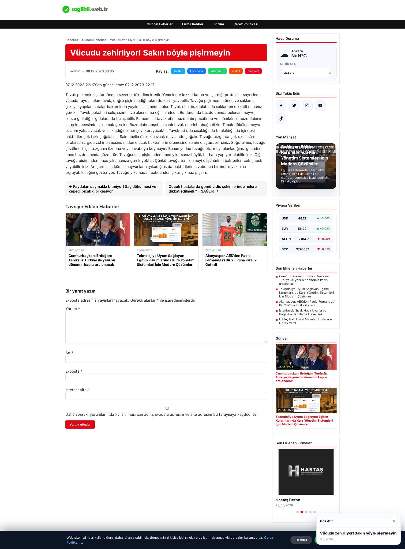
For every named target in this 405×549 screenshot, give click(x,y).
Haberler (71, 40)
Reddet (301, 540)
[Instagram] (307, 105)
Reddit (236, 71)
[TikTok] (281, 118)
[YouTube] (320, 105)
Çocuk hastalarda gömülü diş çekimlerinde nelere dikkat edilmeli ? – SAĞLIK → (213, 188)
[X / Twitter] (294, 105)
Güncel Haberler (160, 24)
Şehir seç (288, 64)
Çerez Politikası (245, 24)
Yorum (72, 308)
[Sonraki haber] (329, 151)
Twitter (178, 71)
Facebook (196, 71)
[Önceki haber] (319, 151)
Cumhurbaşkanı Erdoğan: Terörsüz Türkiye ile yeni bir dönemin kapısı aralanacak (304, 280)
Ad (69, 352)
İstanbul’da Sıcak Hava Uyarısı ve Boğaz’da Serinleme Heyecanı (302, 312)
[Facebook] (281, 105)
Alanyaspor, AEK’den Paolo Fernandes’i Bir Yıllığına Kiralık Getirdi (307, 303)
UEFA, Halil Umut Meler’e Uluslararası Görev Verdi (306, 321)
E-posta (73, 371)
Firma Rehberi (193, 24)
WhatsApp (217, 71)
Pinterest (253, 71)
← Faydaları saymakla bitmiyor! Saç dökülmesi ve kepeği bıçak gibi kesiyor (112, 188)
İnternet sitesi (77, 389)
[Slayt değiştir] (297, 512)
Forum (219, 24)
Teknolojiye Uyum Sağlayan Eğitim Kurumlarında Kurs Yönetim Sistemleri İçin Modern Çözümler (306, 292)
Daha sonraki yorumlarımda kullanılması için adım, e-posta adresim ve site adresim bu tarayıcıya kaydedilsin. (161, 414)
